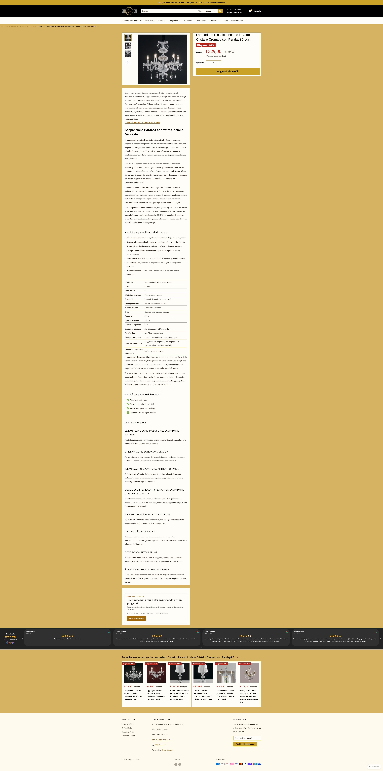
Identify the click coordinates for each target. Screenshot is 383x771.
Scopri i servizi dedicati (136, 618)
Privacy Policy (128, 724)
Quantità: (200, 63)
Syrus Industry (167, 750)
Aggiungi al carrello (228, 71)
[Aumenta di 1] (219, 63)
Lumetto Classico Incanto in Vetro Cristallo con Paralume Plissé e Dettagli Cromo (202, 694)
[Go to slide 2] (201, 647)
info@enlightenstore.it (161, 740)
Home (2, 26)
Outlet (225, 20)
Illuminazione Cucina (28, 26)
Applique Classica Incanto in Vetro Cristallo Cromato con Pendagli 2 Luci (156, 694)
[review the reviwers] (109, 632)
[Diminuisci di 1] (208, 63)
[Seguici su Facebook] (175, 764)
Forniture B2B (237, 20)
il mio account (233, 12)
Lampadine (173, 20)
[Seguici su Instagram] (179, 764)
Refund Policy (127, 728)
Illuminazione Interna (130, 20)
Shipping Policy (128, 732)
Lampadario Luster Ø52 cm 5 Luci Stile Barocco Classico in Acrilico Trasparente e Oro (249, 696)
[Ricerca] (220, 11)
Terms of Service (129, 735)
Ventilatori (187, 20)
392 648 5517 (160, 745)
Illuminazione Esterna (154, 20)
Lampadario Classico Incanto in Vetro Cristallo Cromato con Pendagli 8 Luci (133, 694)
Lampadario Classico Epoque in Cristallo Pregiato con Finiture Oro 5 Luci (225, 694)
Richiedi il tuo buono (245, 744)
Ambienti (213, 20)
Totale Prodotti (12, 26)
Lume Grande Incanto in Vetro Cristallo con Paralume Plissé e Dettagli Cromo (179, 694)
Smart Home (201, 20)
